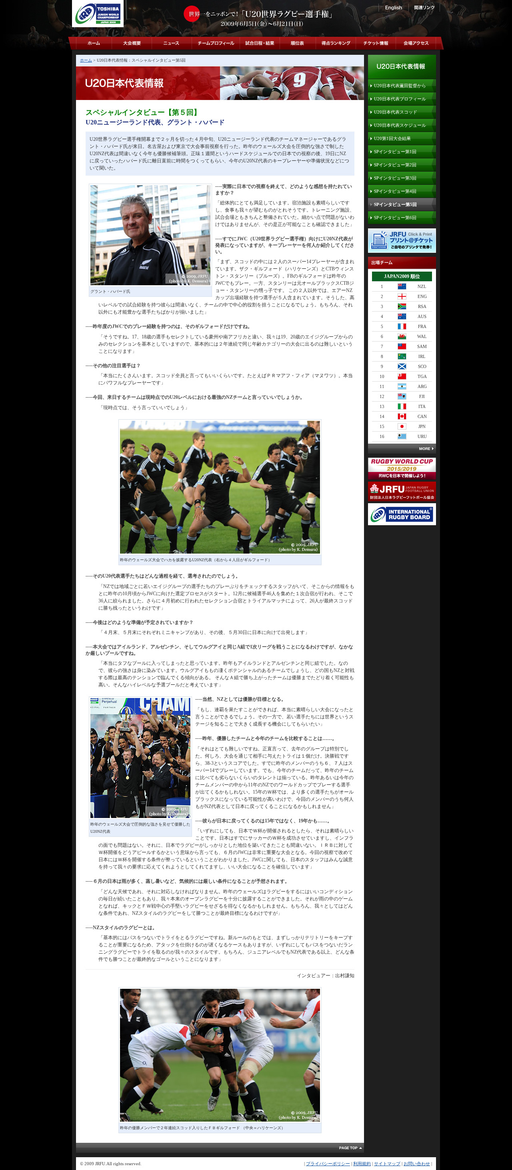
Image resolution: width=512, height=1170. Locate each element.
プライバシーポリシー (328, 1163)
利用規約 (362, 1163)
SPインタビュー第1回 (395, 151)
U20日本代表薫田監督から (400, 85)
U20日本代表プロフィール (400, 98)
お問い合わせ (417, 1163)
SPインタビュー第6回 (395, 217)
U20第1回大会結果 (392, 138)
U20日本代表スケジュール (400, 125)
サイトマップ (387, 1163)
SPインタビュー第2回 (395, 164)
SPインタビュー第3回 (395, 178)
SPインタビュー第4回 (395, 191)
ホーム (86, 60)
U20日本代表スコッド (395, 112)
